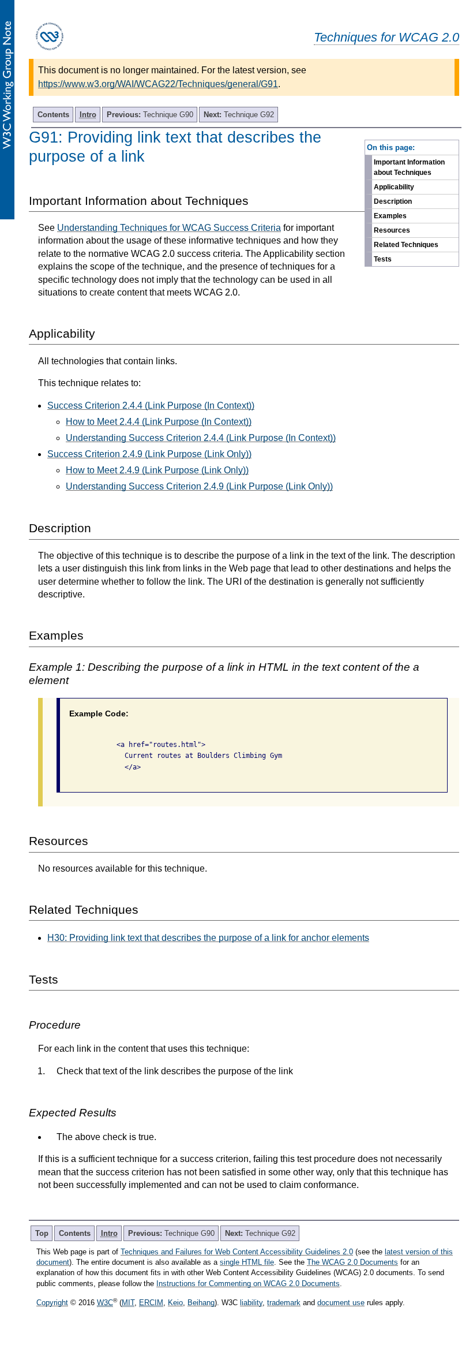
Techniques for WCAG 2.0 (386, 37)
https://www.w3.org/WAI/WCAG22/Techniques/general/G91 (158, 84)
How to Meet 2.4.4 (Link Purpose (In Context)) (158, 422)
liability (251, 1302)
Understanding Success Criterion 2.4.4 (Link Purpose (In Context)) (201, 438)
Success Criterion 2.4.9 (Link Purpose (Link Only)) (149, 454)
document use (341, 1302)
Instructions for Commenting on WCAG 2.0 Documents (248, 1283)
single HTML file (247, 1262)
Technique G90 (150, 114)
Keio (175, 1302)
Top (41, 1233)
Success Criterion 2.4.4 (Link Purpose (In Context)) (150, 405)
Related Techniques (406, 245)
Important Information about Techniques (409, 167)
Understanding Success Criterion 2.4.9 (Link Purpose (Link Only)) (199, 486)
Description (393, 201)
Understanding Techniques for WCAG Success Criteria (169, 228)
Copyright (52, 1302)
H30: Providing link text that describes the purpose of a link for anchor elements (208, 938)
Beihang (201, 1302)
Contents (53, 114)
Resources (392, 230)
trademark (284, 1302)
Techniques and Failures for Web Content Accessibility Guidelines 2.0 (237, 1251)
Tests (383, 259)
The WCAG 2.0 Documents (352, 1262)
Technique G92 (239, 114)
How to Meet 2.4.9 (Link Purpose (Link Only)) (157, 470)
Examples (390, 216)
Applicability (394, 187)
